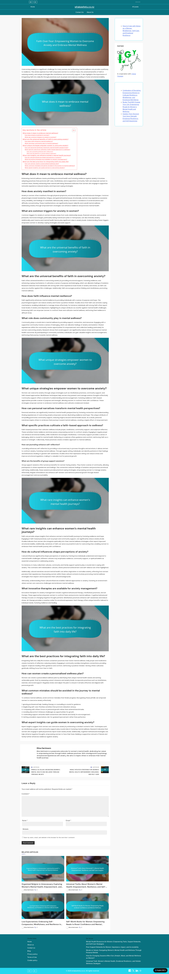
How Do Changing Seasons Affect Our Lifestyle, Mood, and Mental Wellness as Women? (113, 957)
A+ (31, 2)
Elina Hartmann (44, 748)
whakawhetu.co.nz (84, 6)
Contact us (31, 948)
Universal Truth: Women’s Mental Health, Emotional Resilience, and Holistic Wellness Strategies (113, 962)
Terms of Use (32, 957)
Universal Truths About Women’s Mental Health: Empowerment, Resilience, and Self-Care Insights (86, 887)
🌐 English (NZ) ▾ (160, 970)
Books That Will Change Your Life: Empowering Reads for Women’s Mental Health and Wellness (131, 106)
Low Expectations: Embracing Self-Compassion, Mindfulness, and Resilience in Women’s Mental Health (41, 924)
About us (30, 945)
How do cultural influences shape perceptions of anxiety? (43, 157)
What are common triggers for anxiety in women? (40, 137)
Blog (29, 951)
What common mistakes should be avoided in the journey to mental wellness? (50, 165)
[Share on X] (133, 971)
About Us (90, 12)
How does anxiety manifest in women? (37, 135)
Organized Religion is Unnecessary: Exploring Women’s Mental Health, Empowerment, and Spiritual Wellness (42, 887)
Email (68, 820)
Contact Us (80, 12)
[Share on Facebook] (130, 971)
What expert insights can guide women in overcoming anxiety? (45, 168)
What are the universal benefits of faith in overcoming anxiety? (45, 139)
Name (24, 820)
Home (33, 7)
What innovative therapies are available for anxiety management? (46, 159)
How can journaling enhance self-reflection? (40, 151)
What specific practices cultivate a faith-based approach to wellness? (47, 149)
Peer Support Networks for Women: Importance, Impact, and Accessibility (112, 947)
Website (25, 829)
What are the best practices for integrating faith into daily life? (46, 162)
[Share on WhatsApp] (140, 971)
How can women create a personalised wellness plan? (42, 164)
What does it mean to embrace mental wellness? (40, 133)
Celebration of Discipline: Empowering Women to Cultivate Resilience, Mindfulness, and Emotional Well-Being (132, 95)
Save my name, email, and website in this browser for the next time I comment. (49, 837)
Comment (26, 794)
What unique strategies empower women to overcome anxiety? (45, 145)
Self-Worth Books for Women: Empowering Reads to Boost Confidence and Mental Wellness (85, 924)
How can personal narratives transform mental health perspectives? (46, 147)
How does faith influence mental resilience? (39, 141)
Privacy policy (32, 954)
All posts (135, 7)
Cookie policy (32, 960)
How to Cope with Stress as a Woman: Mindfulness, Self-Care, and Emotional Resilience (131, 30)
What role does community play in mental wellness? (41, 143)
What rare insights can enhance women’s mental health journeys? (47, 155)
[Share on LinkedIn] (137, 971)
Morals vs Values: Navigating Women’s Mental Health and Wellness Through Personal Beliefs (113, 951)
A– (35, 2)
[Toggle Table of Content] (73, 130)
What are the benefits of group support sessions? (41, 153)
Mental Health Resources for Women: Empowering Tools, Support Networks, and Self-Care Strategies (113, 943)
